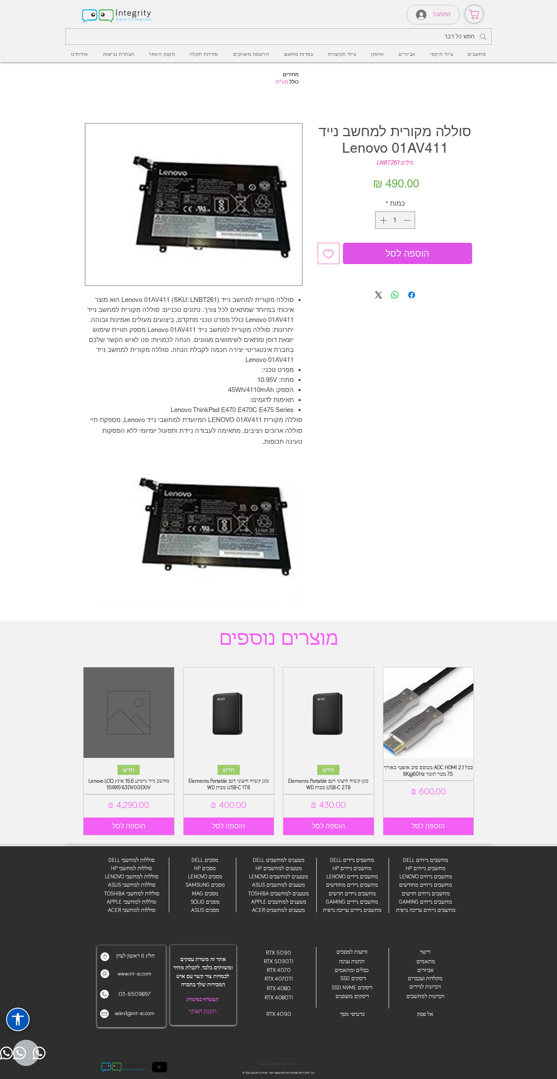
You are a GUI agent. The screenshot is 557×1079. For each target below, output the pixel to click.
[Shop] (474, 14)
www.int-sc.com (134, 974)
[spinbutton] (395, 220)
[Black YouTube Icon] (159, 1067)
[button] (407, 54)
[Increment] (382, 220)
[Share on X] (378, 295)
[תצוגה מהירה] (428, 712)
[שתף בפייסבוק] (411, 295)
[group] (278, 751)
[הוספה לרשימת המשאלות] (328, 254)
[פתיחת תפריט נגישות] (18, 1019)
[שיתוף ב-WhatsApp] (395, 295)
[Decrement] (408, 220)
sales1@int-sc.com (134, 1013)
